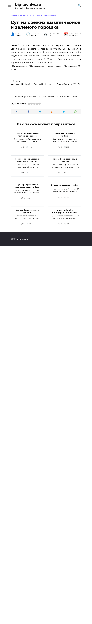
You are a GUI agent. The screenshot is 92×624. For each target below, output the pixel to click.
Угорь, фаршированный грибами (65, 160)
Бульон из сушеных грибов (65, 185)
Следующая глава (67, 96)
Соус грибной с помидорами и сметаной (64, 211)
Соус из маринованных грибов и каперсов (27, 134)
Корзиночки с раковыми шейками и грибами (27, 160)
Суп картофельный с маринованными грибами (27, 185)
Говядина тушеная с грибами (65, 134)
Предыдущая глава (25, 96)
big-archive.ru (28, 4)
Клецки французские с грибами (27, 211)
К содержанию (47, 96)
